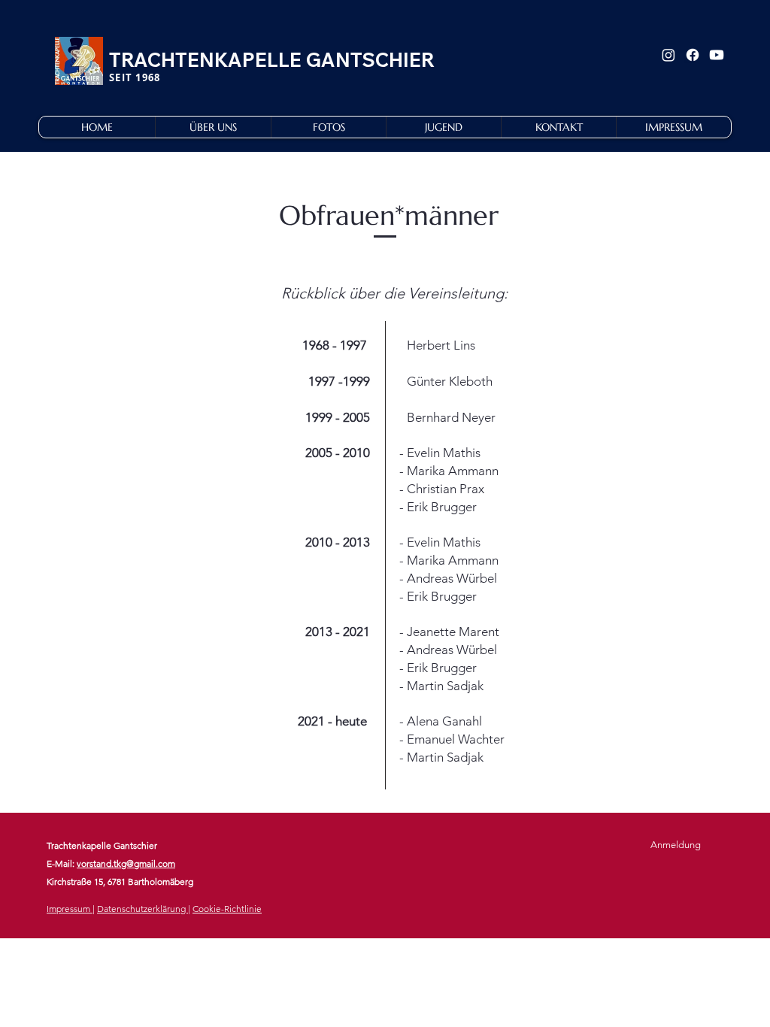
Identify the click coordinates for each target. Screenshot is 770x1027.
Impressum (69, 908)
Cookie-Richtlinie (227, 908)
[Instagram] (668, 55)
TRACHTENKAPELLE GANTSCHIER (272, 59)
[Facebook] (692, 55)
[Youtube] (716, 55)
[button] (213, 127)
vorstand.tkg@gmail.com (126, 863)
